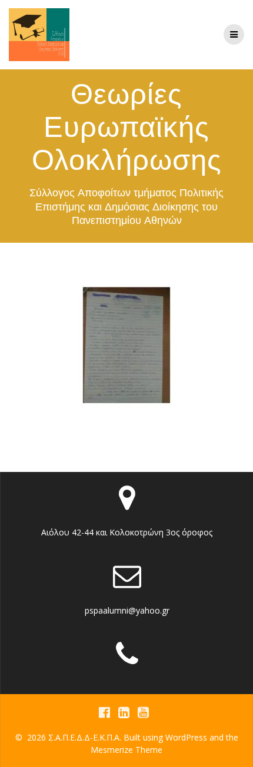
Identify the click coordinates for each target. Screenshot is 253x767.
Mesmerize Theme (126, 749)
